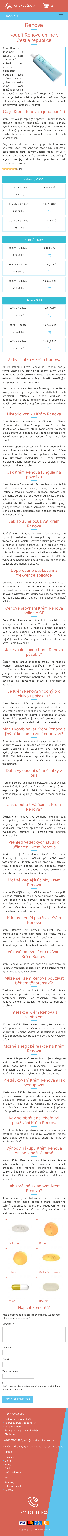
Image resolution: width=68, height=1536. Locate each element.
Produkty (9, 1482)
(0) (51, 5)
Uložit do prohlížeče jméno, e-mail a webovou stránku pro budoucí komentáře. (32, 1388)
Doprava (9, 1489)
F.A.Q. (8, 1468)
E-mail (6, 1359)
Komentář (8, 1323)
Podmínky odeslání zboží (18, 1419)
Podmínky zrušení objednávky (20, 1422)
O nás (8, 1460)
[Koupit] (49, 194)
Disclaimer (10, 1434)
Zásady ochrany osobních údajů (21, 1430)
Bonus (8, 1464)
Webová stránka (10, 1371)
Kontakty (9, 1457)
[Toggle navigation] (61, 6)
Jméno (6, 1347)
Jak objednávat (13, 1486)
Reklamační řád (13, 1426)
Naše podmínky (13, 1472)
